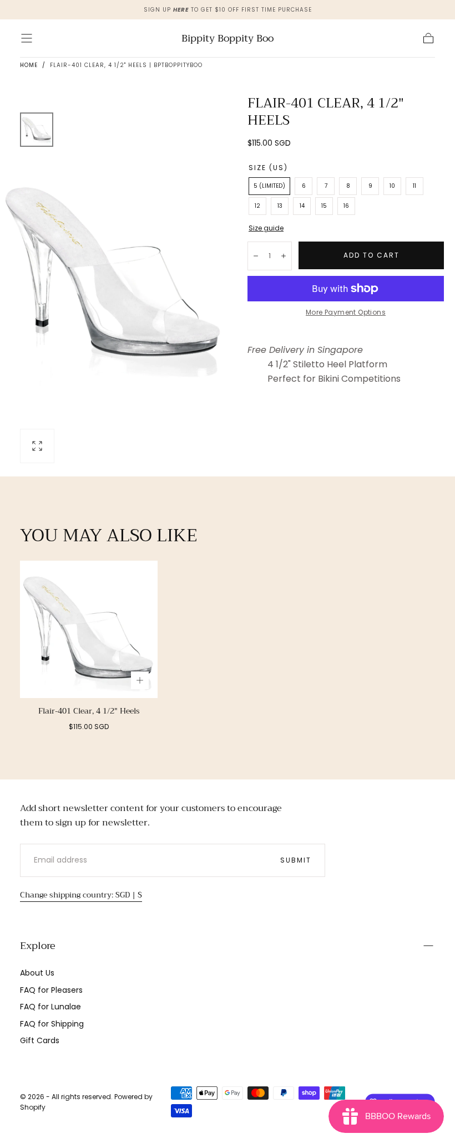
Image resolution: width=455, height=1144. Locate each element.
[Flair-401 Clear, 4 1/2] (89, 629)
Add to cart (371, 255)
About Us (37, 972)
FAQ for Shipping (52, 1023)
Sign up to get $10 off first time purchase (228, 10)
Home (29, 65)
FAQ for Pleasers (51, 990)
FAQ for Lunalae (50, 1006)
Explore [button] (37, 946)
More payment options (346, 312)
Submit (295, 860)
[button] (26, 38)
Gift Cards (39, 1040)
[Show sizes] (140, 680)
